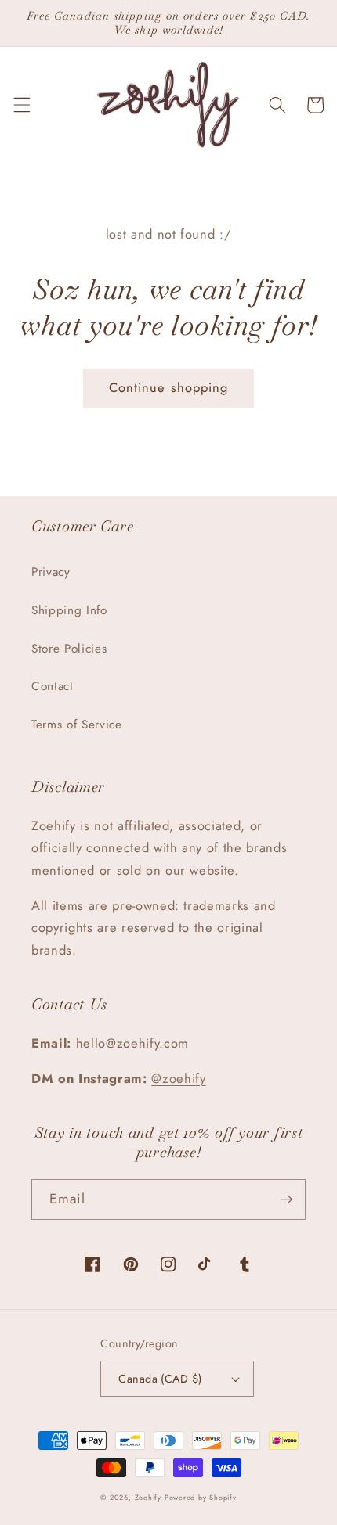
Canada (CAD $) (159, 1379)
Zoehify (150, 1497)
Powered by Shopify (201, 1497)
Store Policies (69, 648)
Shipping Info (69, 610)
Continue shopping (169, 387)
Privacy (51, 572)
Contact (52, 686)
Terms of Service (76, 724)
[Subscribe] (286, 1199)
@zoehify (178, 1078)
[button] (21, 105)
